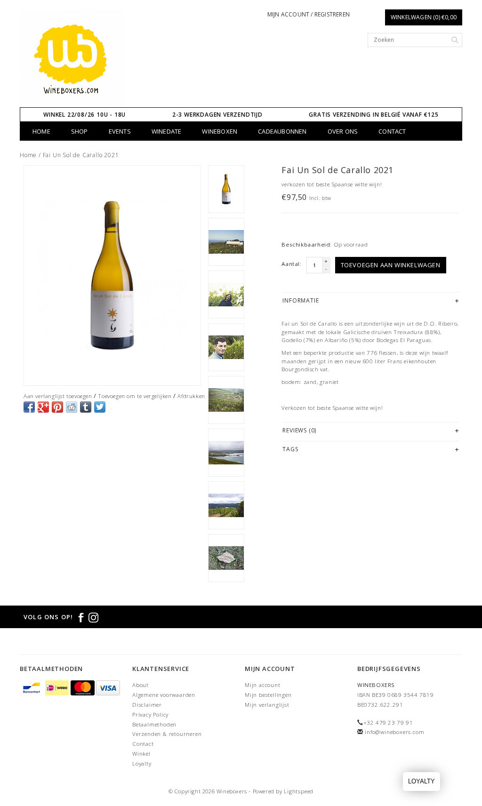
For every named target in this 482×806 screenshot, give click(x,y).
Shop (79, 131)
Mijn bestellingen (268, 694)
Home (41, 131)
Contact (392, 131)
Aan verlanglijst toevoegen (58, 395)
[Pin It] (57, 407)
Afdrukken (191, 395)
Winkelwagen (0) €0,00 (424, 17)
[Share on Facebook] (29, 407)
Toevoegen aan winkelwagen (391, 265)
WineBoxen (219, 131)
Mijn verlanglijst (267, 704)
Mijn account (263, 684)
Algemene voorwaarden (163, 694)
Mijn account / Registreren (308, 14)
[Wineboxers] (72, 58)
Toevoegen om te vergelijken (134, 395)
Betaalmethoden (154, 724)
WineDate (167, 131)
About (140, 684)
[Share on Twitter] (99, 407)
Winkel (141, 753)
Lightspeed (298, 791)
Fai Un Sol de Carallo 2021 (81, 155)
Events (120, 131)
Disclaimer (147, 704)
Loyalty (142, 763)
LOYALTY (421, 781)
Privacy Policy (150, 714)
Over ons (343, 131)
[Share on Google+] (43, 407)
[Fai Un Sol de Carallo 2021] (112, 275)
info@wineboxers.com (394, 731)
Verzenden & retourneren (166, 733)
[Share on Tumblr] (85, 407)
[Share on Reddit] (71, 407)
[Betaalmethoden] (32, 688)
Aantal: (291, 263)
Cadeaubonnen (282, 131)
